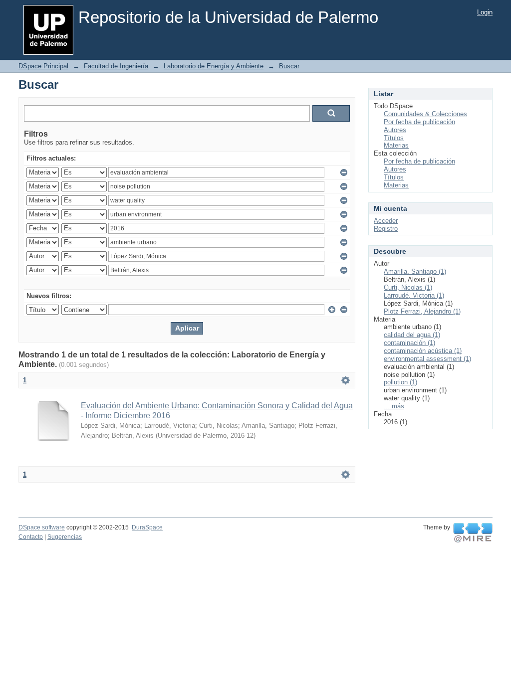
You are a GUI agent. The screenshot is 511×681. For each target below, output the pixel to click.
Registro (386, 228)
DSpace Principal (43, 66)
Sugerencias (64, 536)
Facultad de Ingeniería (116, 66)
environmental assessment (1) (427, 358)
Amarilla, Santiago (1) (415, 271)
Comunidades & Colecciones (425, 114)
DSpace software (41, 527)
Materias (396, 145)
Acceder (386, 220)
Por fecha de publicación (419, 122)
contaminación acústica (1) (423, 350)
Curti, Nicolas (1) (408, 287)
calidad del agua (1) (412, 335)
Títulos (394, 138)
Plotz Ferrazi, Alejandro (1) (422, 311)
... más (394, 406)
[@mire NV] (473, 532)
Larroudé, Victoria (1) (414, 295)
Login (485, 12)
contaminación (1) (409, 342)
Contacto (30, 536)
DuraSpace (147, 527)
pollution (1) (400, 382)
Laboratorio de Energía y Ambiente (213, 66)
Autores (395, 130)
